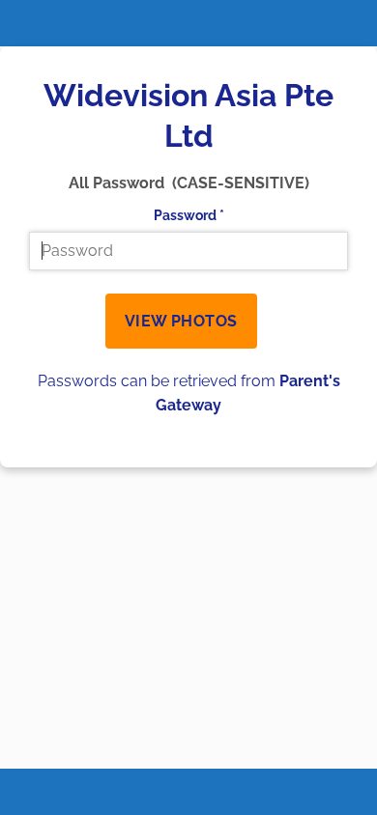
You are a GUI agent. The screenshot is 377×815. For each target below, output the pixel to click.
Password (189, 215)
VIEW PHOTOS (181, 321)
